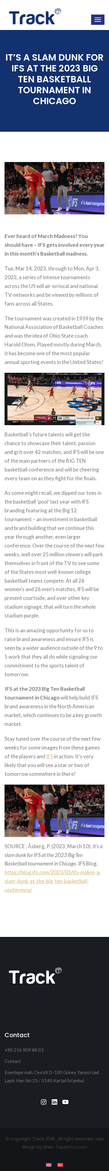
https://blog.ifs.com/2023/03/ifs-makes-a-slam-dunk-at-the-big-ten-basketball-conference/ (53, 881)
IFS (49, 756)
